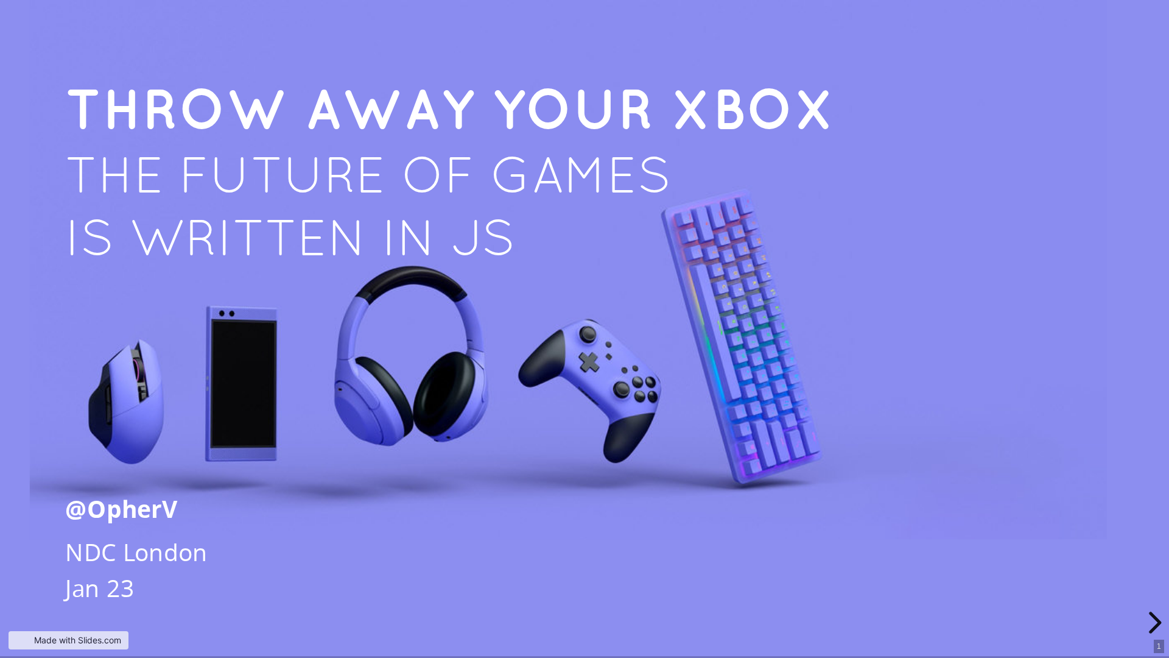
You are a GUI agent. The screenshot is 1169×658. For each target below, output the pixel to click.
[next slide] (1153, 623)
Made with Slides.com (77, 640)
